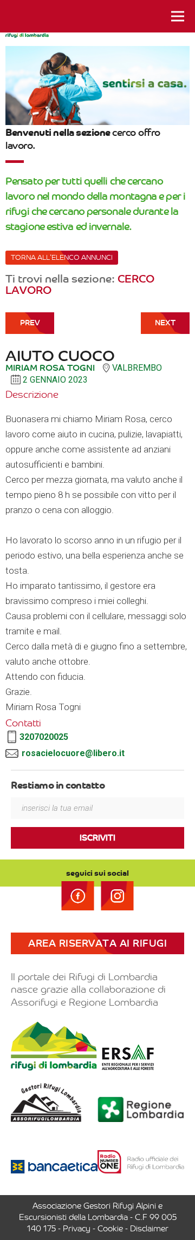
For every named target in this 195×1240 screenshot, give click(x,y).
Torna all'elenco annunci (62, 257)
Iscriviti (97, 838)
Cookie (110, 1229)
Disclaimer (149, 1229)
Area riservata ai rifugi (97, 943)
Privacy (76, 1229)
